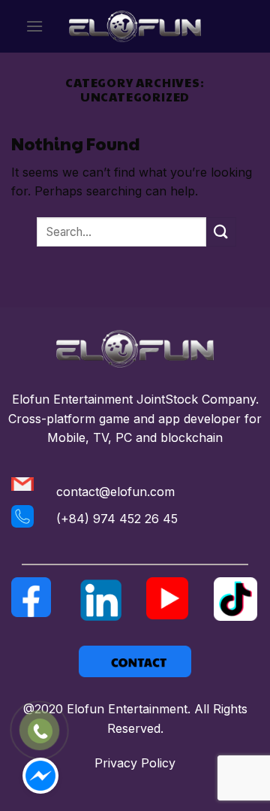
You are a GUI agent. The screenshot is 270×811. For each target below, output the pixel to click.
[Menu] (35, 26)
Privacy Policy (135, 762)
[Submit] (221, 232)
